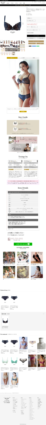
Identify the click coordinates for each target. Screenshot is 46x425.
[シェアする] (27, 46)
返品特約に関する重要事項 (30, 32)
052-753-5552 (38, 0)
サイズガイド (32, 43)
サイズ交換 (40, 43)
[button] (42, 3)
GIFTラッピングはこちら (36, 41)
